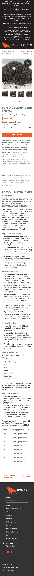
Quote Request (11, 539)
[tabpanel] (17, 330)
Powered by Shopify (8, 570)
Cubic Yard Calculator (13, 509)
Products (9, 519)
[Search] (21, 45)
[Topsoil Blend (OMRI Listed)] (5, 94)
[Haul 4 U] (10, 45)
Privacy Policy (5, 567)
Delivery (9, 515)
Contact (9, 525)
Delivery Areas (11, 522)
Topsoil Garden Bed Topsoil (9, 476)
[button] (24, 45)
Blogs (8, 535)
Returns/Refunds (12, 532)
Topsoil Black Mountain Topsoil (25, 476)
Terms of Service (15, 567)
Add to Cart (17, 135)
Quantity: (10, 124)
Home (4, 52)
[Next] (19, 101)
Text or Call (10, 546)
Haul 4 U (4, 564)
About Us (9, 512)
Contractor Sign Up (12, 529)
